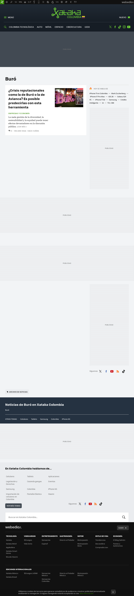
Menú (11, 17)
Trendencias (100, 540)
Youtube (128, 27)
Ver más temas (13, 505)
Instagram (124, 27)
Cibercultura (74, 26)
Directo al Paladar (67, 540)
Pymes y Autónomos (118, 544)
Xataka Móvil (11, 543)
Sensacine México (46, 574)
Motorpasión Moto (82, 544)
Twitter (110, 27)
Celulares (24, 419)
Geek (87, 26)
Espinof (45, 543)
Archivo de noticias (18, 392)
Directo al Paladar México (67, 574)
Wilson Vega (20, 131)
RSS (118, 371)
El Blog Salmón (119, 540)
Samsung (113, 99)
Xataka (9, 540)
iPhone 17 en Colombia (99, 93)
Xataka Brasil (11, 577)
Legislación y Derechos (11, 482)
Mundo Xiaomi (12, 557)
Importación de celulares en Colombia (12, 496)
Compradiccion (101, 547)
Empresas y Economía (19, 113)
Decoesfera (100, 543)
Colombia (55, 419)
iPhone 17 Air (100, 99)
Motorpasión (82, 540)
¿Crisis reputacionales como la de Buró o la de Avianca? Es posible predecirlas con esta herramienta (26, 98)
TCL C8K (110, 103)
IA (103, 103)
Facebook (115, 27)
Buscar (123, 517)
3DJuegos (28, 540)
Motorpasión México (82, 574)
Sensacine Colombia (46, 580)
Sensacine (46, 540)
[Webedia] (13, 527)
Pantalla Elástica (34, 494)
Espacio (59, 26)
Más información (86, 593)
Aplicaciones (53, 476)
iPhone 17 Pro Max (97, 96)
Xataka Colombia (67, 13)
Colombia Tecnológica (21, 26)
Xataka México (12, 573)
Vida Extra (28, 543)
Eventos (51, 481)
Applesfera (10, 547)
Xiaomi (51, 494)
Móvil (48, 26)
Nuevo (122, 17)
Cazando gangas (34, 481)
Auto (39, 26)
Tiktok (119, 27)
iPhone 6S (66, 419)
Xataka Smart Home (11, 552)
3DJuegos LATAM (31, 573)
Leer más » (22, 126)
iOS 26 (110, 96)
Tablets (34, 419)
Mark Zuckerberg (118, 93)
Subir (121, 528)
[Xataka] (2, 2)
